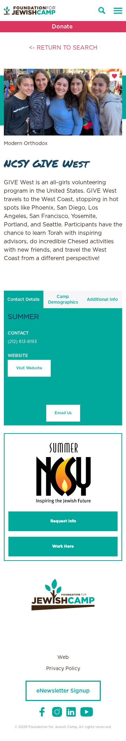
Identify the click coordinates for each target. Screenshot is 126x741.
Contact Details (23, 299)
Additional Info (102, 299)
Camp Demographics (63, 299)
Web (63, 657)
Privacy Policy (63, 668)
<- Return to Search (63, 48)
